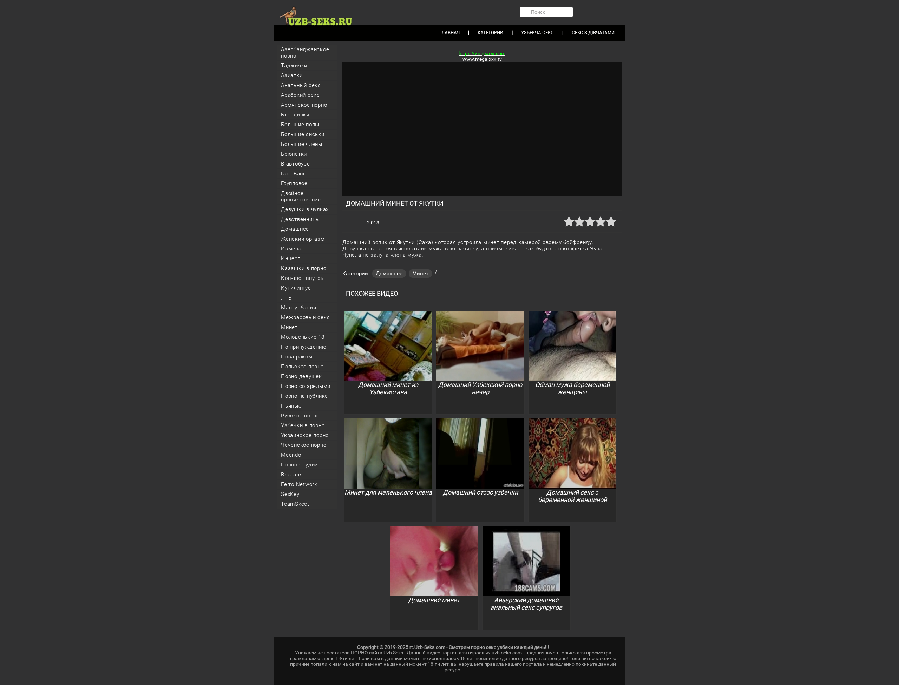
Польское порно (302, 366)
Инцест (291, 258)
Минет (289, 327)
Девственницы (300, 219)
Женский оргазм (303, 239)
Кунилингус (296, 288)
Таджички (294, 65)
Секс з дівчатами (593, 32)
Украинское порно (305, 435)
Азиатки (291, 75)
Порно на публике (304, 396)
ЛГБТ (288, 298)
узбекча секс (537, 32)
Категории (490, 32)
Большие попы (300, 124)
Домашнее (295, 229)
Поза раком (297, 357)
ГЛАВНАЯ (449, 32)
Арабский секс (300, 95)
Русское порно (300, 415)
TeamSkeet (295, 504)
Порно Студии (299, 465)
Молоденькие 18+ (304, 337)
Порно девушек (301, 376)
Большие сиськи (302, 134)
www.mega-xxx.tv (482, 59)
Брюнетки (294, 154)
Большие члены (301, 144)
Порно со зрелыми (305, 386)
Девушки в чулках (305, 209)
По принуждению (304, 347)
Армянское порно (304, 105)
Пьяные (291, 406)
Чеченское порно (303, 445)
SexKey (290, 494)
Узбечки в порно (302, 425)
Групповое (294, 183)
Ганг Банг (293, 173)
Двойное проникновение (301, 196)
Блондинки (295, 115)
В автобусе (295, 164)
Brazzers (292, 474)
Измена (291, 249)
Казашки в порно (303, 268)
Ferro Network (299, 484)
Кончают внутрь (302, 278)
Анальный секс (301, 85)
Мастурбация (298, 307)
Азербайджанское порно (305, 52)
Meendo (291, 455)
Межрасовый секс (305, 317)
